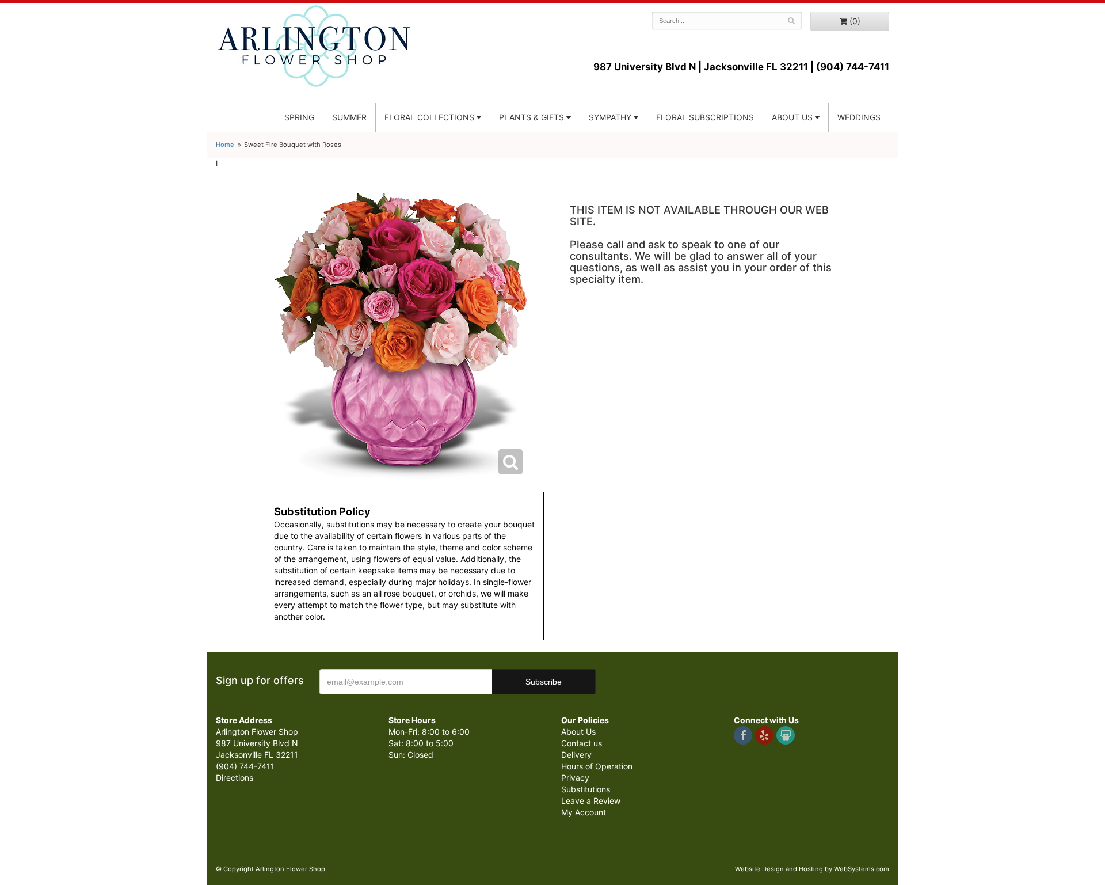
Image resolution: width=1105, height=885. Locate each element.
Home (225, 144)
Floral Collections (429, 117)
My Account (583, 812)
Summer (349, 117)
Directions (234, 778)
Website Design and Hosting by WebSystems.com (812, 869)
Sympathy (610, 117)
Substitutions (585, 789)
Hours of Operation (596, 766)
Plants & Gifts (531, 117)
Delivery (576, 754)
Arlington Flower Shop (314, 46)
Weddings (859, 117)
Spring (299, 117)
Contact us (581, 743)
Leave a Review (590, 801)
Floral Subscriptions (705, 117)
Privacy (575, 778)
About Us (578, 731)
